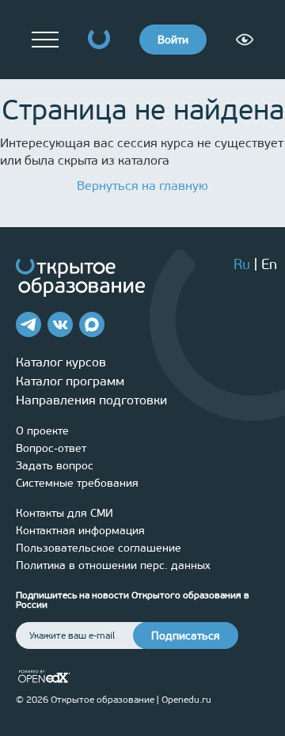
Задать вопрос (54, 465)
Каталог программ (70, 381)
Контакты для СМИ (64, 513)
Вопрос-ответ (51, 448)
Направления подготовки (91, 400)
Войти (173, 40)
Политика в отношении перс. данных (113, 565)
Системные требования (77, 483)
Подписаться (185, 636)
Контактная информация (80, 530)
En (269, 264)
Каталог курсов (61, 362)
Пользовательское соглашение (98, 548)
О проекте (42, 431)
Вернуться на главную (142, 185)
